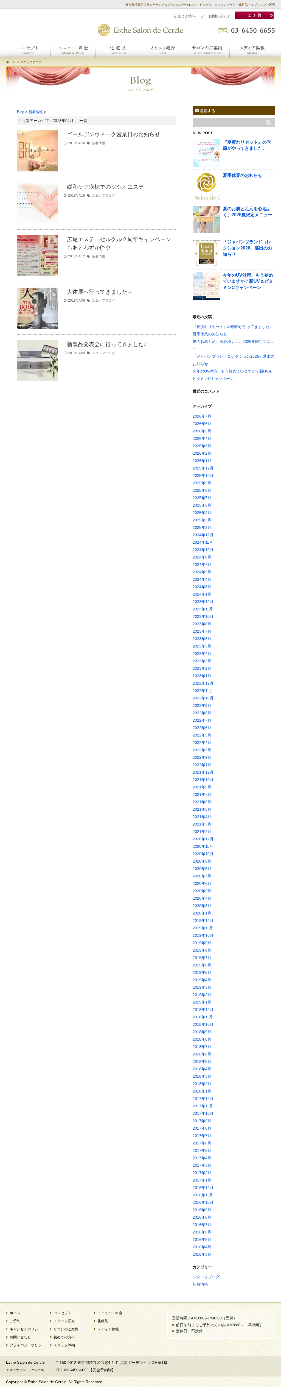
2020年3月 (202, 906)
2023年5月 (202, 646)
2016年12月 (203, 1187)
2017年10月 (203, 1113)
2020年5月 (202, 891)
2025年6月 (202, 505)
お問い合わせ (219, 16)
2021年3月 (202, 824)
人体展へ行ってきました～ (100, 292)
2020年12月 (203, 839)
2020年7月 (202, 876)
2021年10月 (203, 779)
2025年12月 (203, 468)
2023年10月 (203, 616)
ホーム (10, 62)
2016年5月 (202, 1239)
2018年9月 (202, 1032)
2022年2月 (202, 757)
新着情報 (98, 143)
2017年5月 (202, 1150)
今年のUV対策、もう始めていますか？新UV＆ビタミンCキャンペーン (248, 281)
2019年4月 (202, 980)
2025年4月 (202, 512)
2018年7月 (202, 1046)
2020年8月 (202, 868)
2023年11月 (203, 609)
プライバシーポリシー (27, 1345)
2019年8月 (202, 950)
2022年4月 (202, 742)
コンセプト (62, 1313)
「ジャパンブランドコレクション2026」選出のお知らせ (247, 248)
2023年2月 (202, 668)
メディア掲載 (108, 1329)
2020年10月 (203, 854)
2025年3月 (202, 520)
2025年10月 (203, 475)
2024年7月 (202, 564)
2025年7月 (202, 498)
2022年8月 (202, 713)
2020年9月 (202, 861)
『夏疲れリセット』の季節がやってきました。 (233, 326)
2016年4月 (202, 1247)
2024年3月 (202, 587)
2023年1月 (202, 676)
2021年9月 (202, 787)
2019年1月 (202, 1002)
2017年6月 (202, 1143)
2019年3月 (202, 987)
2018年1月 (202, 1091)
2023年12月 (203, 601)
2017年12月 (203, 1098)
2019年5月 (202, 972)
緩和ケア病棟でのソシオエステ (105, 187)
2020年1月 (202, 913)
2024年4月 (202, 579)
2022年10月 (203, 698)
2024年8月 (202, 557)
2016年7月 (202, 1224)
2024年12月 (203, 535)
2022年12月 (203, 683)
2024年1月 (202, 594)
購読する (207, 111)
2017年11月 (203, 1106)
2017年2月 (202, 1173)
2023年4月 (202, 653)
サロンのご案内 (66, 1329)
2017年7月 (202, 1135)
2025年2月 (202, 527)
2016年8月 (202, 1217)
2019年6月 (202, 965)
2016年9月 (202, 1210)
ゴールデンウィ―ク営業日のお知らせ (113, 134)
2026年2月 (202, 453)
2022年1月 (202, 765)
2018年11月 (203, 1017)
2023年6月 (202, 638)
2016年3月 (202, 1254)
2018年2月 (202, 1084)
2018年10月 (203, 1024)
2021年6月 (202, 802)
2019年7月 (202, 957)
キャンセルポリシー (26, 1329)
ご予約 (15, 1321)
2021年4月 (202, 817)
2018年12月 (203, 1009)
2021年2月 (202, 831)
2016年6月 (202, 1232)
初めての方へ (185, 16)
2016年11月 (203, 1195)
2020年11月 (203, 846)
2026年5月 (202, 431)
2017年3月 (202, 1165)
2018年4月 (202, 1069)
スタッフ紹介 (64, 1321)
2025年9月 (202, 483)
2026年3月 (202, 446)
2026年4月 (202, 438)
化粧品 (102, 1321)
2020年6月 (202, 883)
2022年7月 (202, 720)
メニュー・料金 (109, 1313)
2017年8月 (202, 1128)
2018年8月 (202, 1039)
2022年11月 (203, 690)
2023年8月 (202, 624)
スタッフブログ (103, 196)
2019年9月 (202, 943)
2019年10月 (203, 935)
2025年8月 (202, 490)
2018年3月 (202, 1076)
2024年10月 (203, 549)
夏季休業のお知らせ (242, 175)
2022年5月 (202, 735)
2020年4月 (202, 898)
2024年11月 (203, 542)
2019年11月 (203, 928)
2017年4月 (202, 1158)
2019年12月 (203, 920)
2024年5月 (202, 572)
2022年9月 (202, 705)
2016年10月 (203, 1202)
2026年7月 (202, 416)
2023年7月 (202, 631)
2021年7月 (202, 794)
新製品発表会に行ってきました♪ (107, 344)
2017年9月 (202, 1121)
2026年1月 (202, 460)
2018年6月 (202, 1054)
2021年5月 (202, 809)
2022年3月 (202, 750)
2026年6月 (202, 423)
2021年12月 (203, 772)
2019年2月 (202, 995)
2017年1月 (202, 1180)
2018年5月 (202, 1061)
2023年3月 (202, 661)
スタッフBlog (64, 1345)
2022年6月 (202, 728)
